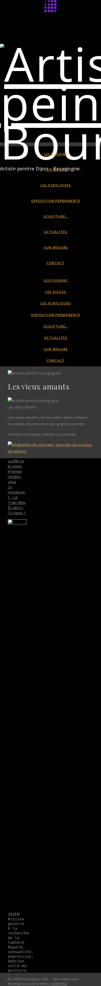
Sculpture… (56, 216)
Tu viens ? (17, 512)
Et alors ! (15, 507)
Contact (56, 263)
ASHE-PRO (59, 983)
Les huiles (55, 169)
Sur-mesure (56, 247)
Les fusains (56, 154)
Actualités (55, 232)
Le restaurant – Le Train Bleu (17, 494)
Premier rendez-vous (15, 476)
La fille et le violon (16, 463)
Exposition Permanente (55, 200)
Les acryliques (55, 185)
